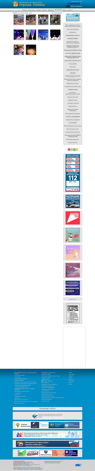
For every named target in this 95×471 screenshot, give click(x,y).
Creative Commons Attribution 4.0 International (52, 462)
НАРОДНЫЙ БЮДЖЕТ (19, 380)
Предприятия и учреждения (47, 389)
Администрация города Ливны (37, 4)
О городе (71, 376)
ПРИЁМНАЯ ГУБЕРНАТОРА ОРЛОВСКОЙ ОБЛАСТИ (25, 383)
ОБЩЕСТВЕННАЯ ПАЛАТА (20, 396)
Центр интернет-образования (25, 465)
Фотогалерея (71, 381)
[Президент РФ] (56, 425)
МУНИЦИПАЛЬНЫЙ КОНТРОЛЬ (21, 399)
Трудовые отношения (46, 377)
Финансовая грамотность (47, 399)
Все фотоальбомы (57, 13)
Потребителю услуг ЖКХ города (48, 372)
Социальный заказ (45, 401)
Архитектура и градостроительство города (51, 376)
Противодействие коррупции (48, 386)
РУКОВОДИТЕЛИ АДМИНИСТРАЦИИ (22, 385)
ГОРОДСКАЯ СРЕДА (46, 374)
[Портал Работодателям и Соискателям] (46, 453)
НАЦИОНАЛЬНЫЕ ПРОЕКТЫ (20, 378)
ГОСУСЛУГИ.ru (17, 377)
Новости (70, 377)
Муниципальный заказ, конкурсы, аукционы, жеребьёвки (26, 401)
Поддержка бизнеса (46, 379)
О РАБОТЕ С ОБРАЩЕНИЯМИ (48, 387)
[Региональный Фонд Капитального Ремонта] (47, 434)
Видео (70, 382)
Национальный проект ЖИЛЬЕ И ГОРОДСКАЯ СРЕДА (53, 397)
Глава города (71, 374)
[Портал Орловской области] (71, 425)
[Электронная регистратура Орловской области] (73, 21)
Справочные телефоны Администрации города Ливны (53, 461)
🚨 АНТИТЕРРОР (45, 391)
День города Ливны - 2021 (25, 13)
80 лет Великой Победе (19, 375)
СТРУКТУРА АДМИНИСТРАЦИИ (21, 387)
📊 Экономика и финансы (47, 381)
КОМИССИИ (17, 398)
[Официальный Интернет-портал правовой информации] (47, 444)
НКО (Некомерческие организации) (49, 392)
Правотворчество (45, 382)
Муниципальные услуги (19, 403)
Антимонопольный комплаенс (48, 396)
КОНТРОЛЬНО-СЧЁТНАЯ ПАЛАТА (21, 391)
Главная (70, 372)
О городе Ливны (17, 393)
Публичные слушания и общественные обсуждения (25, 382)
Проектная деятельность (47, 394)
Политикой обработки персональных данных (30, 468)
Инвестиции (16, 394)
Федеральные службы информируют (49, 384)
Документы (71, 379)
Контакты (71, 384)
